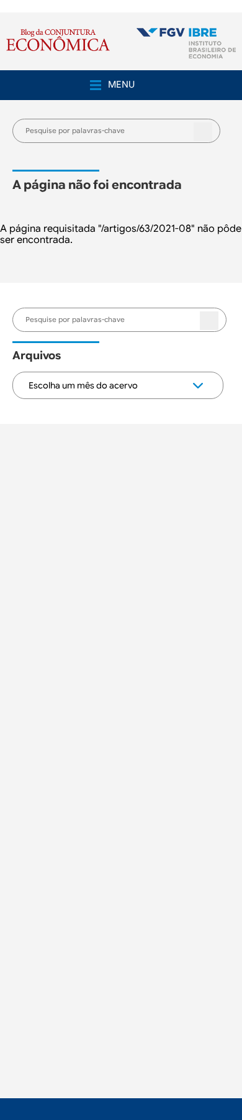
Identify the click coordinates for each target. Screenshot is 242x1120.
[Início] (186, 44)
